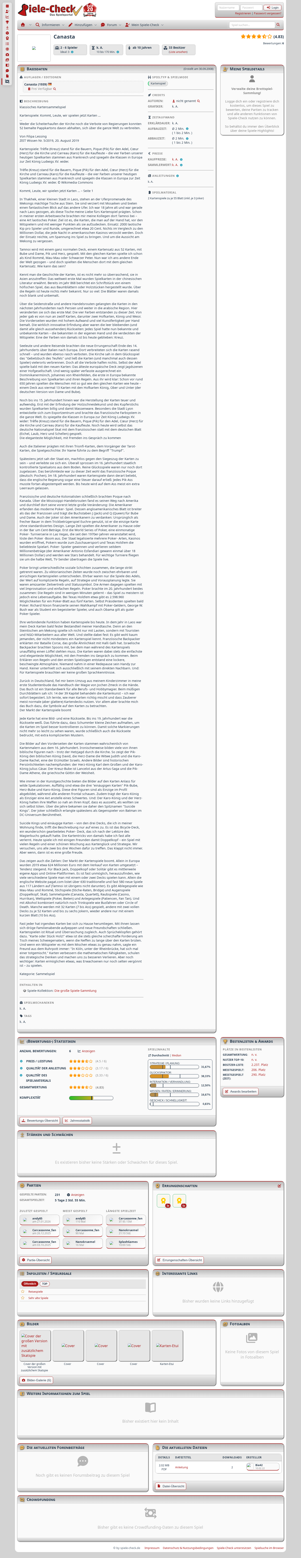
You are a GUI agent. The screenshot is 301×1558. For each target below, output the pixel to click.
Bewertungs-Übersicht (42, 1120)
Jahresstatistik (80, 1120)
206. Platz (258, 1070)
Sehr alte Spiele (38, 1298)
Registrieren (243, 13)
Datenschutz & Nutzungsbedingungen (188, 1548)
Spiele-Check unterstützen (234, 1548)
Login (275, 7)
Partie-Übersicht (38, 1260)
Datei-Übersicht (173, 1486)
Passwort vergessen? (267, 13)
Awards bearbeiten (243, 1091)
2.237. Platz (259, 1065)
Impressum (152, 1548)
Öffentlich (30, 1283)
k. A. (175, 159)
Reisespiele (35, 1292)
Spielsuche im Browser (269, 1548)
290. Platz (258, 1074)
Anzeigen (88, 1051)
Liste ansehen (178, 52)
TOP (44, 1283)
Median (176, 1055)
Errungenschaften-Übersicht (182, 1260)
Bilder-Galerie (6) (39, 1380)
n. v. (254, 1054)
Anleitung (181, 1467)
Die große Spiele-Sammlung (75, 990)
